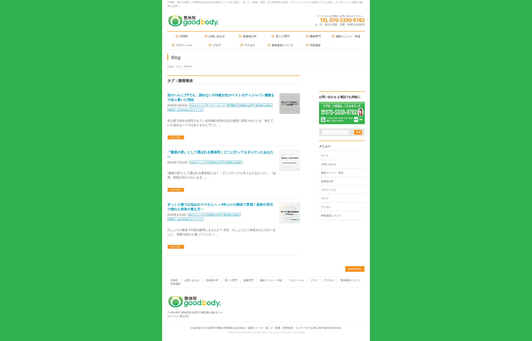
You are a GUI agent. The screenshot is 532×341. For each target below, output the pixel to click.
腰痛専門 (249, 280)
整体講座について (331, 215)
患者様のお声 (246, 105)
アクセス (326, 207)
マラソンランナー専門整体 (222, 105)
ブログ (325, 198)
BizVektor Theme (266, 332)
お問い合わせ (328, 164)
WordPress (247, 332)
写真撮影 (175, 283)
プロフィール (328, 189)
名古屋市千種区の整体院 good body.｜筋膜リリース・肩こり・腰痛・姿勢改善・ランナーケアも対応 (261, 327)
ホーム (325, 155)
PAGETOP (354, 269)
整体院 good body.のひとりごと (185, 110)
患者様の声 (327, 181)
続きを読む (176, 137)
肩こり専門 (231, 280)
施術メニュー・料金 (332, 172)
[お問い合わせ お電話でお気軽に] (342, 121)
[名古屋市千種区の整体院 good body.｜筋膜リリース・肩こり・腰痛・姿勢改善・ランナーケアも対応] (193, 22)
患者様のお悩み (264, 105)
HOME (170, 66)
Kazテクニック (198, 105)
